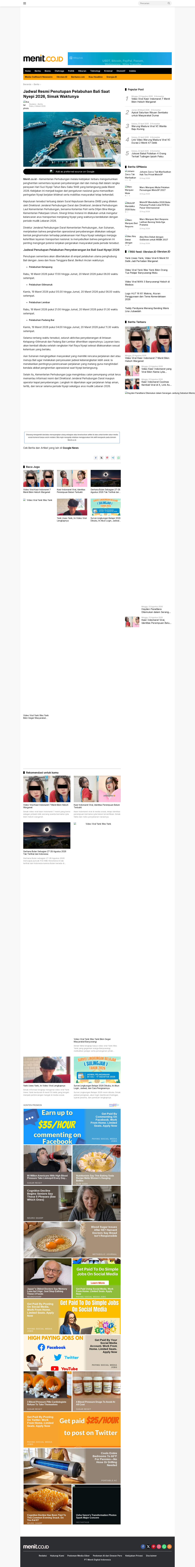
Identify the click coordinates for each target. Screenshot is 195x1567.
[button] (169, 3)
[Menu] (25, 3)
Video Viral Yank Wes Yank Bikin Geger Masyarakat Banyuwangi (36, 716)
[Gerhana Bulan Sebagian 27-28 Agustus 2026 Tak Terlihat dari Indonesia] (106, 478)
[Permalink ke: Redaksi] (26, 105)
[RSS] (169, 1546)
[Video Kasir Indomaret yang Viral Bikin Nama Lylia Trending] (132, 371)
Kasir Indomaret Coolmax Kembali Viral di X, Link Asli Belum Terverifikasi (156, 384)
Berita (38, 71)
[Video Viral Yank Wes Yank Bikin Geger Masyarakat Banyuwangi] (38, 606)
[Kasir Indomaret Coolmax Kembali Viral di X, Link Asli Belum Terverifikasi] (132, 384)
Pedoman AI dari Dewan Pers (107, 1555)
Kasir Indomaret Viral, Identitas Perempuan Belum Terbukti (71, 490)
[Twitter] (148, 1546)
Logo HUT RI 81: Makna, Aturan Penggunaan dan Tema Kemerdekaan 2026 (145, 296)
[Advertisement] (97, 29)
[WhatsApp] (164, 1546)
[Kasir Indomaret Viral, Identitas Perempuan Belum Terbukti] (72, 478)
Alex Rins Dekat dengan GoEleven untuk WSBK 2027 (154, 238)
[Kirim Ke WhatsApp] (118, 458)
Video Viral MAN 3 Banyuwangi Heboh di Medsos (147, 283)
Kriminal (108, 71)
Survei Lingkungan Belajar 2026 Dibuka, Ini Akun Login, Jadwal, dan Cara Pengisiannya (105, 519)
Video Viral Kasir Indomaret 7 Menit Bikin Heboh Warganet (37, 490)
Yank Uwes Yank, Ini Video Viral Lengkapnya (72, 519)
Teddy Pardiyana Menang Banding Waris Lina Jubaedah (147, 310)
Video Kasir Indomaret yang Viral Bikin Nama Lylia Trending (156, 371)
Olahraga (59, 71)
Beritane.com (78, 77)
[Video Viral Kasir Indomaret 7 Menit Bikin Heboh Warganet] (38, 478)
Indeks (132, 71)
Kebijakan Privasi (134, 1555)
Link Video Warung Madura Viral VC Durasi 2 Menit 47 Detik (150, 141)
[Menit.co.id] (43, 58)
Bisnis (48, 71)
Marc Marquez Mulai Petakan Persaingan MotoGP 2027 (154, 188)
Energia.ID (112, 77)
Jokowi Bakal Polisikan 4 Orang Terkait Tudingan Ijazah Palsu (148, 155)
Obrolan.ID (62, 77)
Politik (71, 71)
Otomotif (120, 71)
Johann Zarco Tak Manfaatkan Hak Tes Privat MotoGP (155, 173)
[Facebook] (143, 1546)
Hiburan (82, 71)
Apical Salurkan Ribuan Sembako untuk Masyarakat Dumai (149, 114)
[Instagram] (159, 1546)
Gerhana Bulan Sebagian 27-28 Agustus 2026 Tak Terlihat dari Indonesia (105, 490)
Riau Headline (96, 77)
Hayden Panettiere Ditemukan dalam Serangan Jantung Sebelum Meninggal (156, 611)
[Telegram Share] (113, 458)
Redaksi (32, 104)
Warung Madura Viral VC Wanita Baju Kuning (148, 128)
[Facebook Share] (96, 458)
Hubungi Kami (57, 1555)
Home (28, 71)
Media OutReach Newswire (39, 77)
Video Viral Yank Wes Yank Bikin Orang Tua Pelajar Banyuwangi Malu (146, 271)
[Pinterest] (153, 1546)
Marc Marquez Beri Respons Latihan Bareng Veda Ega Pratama (154, 222)
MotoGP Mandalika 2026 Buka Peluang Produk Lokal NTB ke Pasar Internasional (155, 205)
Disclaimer (151, 1555)
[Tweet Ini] (101, 458)
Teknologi (95, 71)
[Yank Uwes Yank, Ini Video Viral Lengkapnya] (72, 507)
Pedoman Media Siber (78, 1555)
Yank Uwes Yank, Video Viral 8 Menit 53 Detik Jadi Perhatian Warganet (147, 259)
